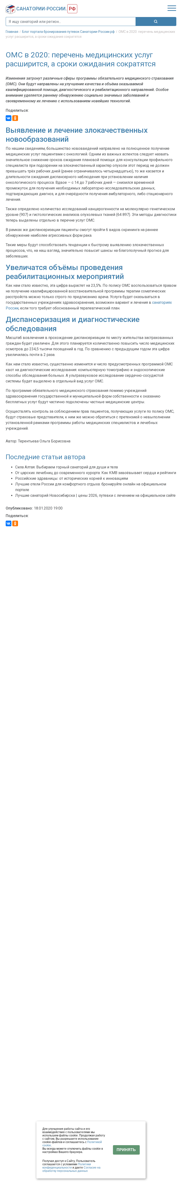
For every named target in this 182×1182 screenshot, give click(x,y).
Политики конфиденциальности (66, 1166)
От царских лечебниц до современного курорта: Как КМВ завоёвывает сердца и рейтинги (95, 473)
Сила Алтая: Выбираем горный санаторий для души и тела (66, 467)
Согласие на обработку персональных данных (71, 1169)
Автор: (11, 441)
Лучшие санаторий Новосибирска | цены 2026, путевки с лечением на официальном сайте (95, 495)
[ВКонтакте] (8, 118)
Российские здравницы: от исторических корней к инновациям (71, 478)
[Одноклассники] (15, 118)
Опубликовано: (19, 508)
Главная (12, 32)
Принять (126, 1150)
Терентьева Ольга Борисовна (44, 441)
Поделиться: (17, 110)
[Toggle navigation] (171, 8)
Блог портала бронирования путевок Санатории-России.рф (68, 32)
